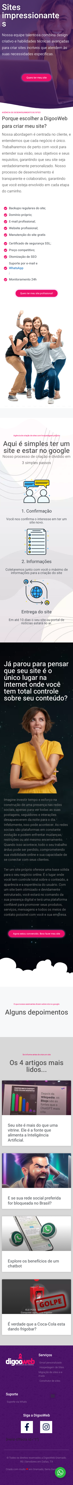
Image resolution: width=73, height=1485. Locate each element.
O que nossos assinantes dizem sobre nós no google (36, 1004)
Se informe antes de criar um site (37, 1054)
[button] (53, 1395)
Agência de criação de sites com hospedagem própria (36, 435)
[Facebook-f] (27, 1427)
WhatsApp (16, 268)
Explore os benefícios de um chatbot (33, 1263)
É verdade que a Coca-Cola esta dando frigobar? (36, 1326)
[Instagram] (46, 1427)
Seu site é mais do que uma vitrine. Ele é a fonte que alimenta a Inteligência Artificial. (33, 1132)
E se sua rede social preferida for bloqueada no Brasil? (34, 1200)
